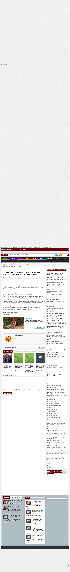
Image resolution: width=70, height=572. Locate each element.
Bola (9, 264)
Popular (6, 497)
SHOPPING (5, 261)
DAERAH (24, 249)
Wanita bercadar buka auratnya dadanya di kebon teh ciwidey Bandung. (37, 521)
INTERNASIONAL (49, 258)
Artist (27, 498)
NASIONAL (20, 258)
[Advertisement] (34, 22)
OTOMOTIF (21, 261)
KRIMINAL (34, 258)
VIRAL (64, 258)
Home (5, 264)
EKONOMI (37, 261)
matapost (20, 335)
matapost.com (33, 546)
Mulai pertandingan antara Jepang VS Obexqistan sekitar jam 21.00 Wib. (18, 367)
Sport (12, 264)
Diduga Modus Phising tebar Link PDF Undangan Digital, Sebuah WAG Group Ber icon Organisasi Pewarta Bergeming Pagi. (43, 252)
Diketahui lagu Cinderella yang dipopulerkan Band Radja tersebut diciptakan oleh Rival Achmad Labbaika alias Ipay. (35, 513)
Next (43, 347)
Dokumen (12, 258)
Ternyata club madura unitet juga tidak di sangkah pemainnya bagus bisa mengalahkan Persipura (21, 273)
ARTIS (21, 249)
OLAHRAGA (13, 261)
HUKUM (27, 258)
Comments (13, 497)
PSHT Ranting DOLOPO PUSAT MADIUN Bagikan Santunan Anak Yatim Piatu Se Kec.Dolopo (40, 367)
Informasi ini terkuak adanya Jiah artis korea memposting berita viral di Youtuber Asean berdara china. (35, 504)
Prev (40, 347)
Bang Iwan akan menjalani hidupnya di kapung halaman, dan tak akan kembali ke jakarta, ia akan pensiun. (35, 538)
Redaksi (5, 258)
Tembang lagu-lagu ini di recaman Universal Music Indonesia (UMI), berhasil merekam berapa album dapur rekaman (13, 509)
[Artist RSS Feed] (44, 497)
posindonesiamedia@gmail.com (54, 428)
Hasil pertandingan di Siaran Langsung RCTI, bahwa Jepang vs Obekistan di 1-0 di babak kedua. (29, 367)
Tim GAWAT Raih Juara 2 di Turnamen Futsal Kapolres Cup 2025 (7, 366)
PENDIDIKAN (30, 261)
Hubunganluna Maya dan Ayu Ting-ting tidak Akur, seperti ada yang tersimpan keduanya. (15, 502)
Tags (20, 497)
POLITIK (41, 258)
